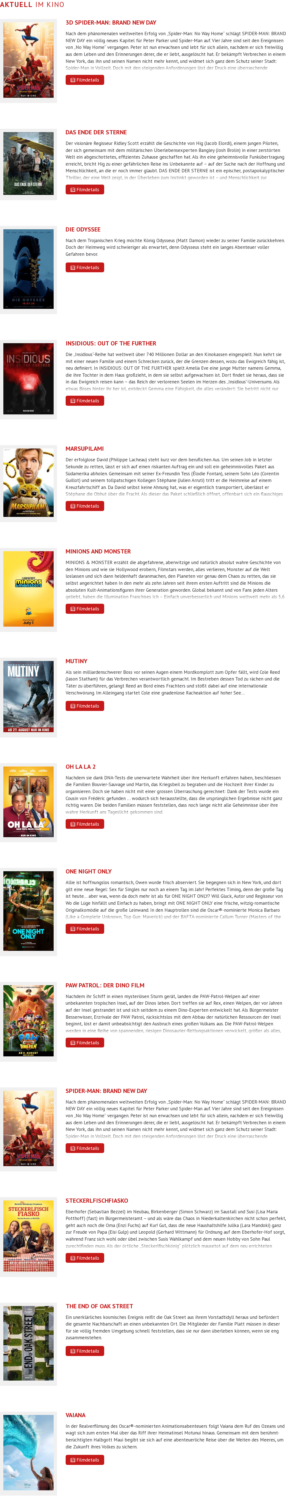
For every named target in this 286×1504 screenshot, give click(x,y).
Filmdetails (88, 80)
